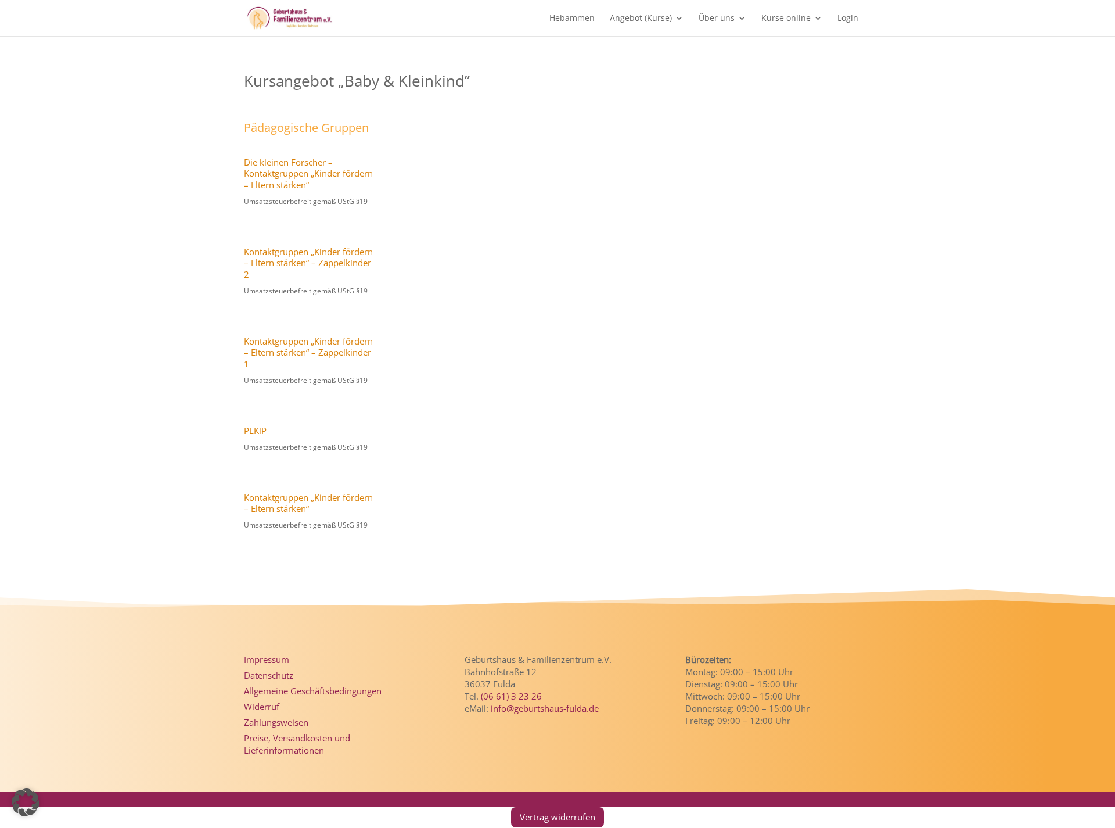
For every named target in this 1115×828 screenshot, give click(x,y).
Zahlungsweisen (276, 722)
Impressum (266, 659)
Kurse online (786, 18)
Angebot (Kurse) (641, 18)
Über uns (717, 18)
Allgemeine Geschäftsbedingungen (313, 691)
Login (847, 18)
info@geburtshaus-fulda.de (545, 708)
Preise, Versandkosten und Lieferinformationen (297, 744)
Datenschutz (268, 675)
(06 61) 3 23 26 (511, 696)
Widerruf (261, 706)
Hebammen (572, 18)
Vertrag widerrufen (557, 817)
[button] (25, 802)
